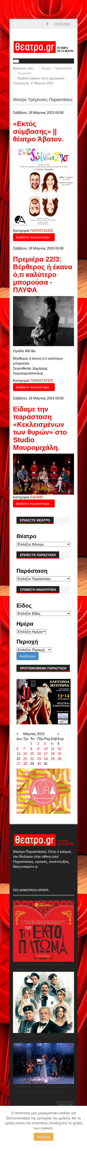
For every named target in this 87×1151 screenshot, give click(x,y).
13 (18, 754)
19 (59, 754)
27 (18, 764)
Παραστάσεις (63, 68)
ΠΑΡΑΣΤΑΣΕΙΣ (41, 231)
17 (46, 754)
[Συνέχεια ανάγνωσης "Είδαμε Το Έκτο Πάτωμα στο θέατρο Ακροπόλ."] (43, 931)
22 (32, 759)
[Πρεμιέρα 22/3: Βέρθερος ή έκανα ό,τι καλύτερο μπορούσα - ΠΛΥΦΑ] (43, 321)
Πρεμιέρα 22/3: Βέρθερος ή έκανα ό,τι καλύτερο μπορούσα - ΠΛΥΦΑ (42, 274)
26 (59, 759)
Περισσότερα (43, 1145)
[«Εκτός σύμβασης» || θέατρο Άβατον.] (43, 185)
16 (39, 754)
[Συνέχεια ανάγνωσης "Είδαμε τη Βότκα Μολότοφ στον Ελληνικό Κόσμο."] (43, 1002)
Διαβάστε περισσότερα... (34, 237)
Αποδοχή (43, 1137)
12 (59, 749)
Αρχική (45, 68)
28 (25, 764)
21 (25, 759)
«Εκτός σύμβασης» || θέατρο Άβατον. (38, 131)
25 (53, 759)
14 (25, 754)
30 (39, 764)
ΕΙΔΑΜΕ (36, 497)
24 (46, 759)
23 (39, 759)
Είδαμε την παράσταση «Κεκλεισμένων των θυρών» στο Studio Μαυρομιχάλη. (40, 428)
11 (52, 749)
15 (32, 754)
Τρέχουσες (24, 73)
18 (53, 754)
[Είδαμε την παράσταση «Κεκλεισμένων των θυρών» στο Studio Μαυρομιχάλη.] (43, 474)
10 (46, 749)
